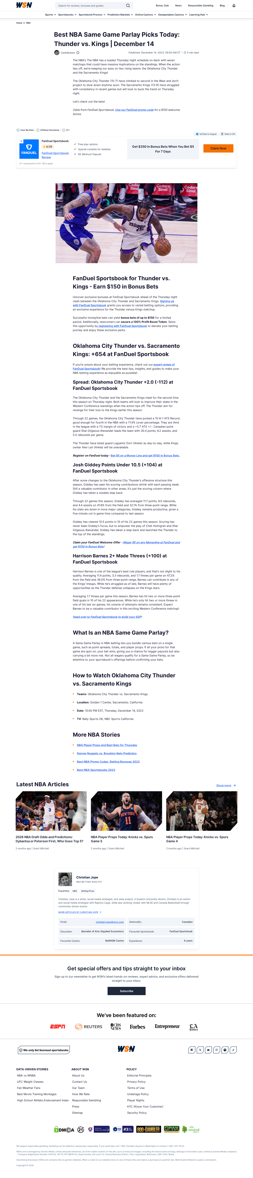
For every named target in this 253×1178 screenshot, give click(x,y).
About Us (78, 1075)
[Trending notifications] (234, 5)
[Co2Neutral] (190, 1129)
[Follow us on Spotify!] (225, 1049)
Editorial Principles (139, 1075)
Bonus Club (162, 5)
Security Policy (137, 1112)
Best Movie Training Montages (36, 1094)
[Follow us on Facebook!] (191, 1049)
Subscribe (126, 991)
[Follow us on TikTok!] (233, 1049)
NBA (28, 23)
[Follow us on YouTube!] (208, 1049)
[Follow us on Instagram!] (216, 1049)
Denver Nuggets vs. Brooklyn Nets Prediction (107, 753)
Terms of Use (136, 1088)
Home (19, 23)
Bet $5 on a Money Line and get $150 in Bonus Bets (145, 455)
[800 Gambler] (148, 1129)
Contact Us (79, 1081)
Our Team (78, 1088)
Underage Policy (138, 1094)
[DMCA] (64, 1129)
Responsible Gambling (200, 5)
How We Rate (81, 1094)
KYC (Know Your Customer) (145, 1106)
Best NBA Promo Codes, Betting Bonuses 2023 (108, 761)
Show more (223, 785)
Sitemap (77, 1112)
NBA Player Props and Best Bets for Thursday (107, 745)
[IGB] (98, 1129)
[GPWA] (172, 1129)
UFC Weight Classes (30, 1081)
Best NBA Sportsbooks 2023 (96, 770)
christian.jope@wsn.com (110, 922)
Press (75, 1106)
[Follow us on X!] (200, 1049)
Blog (222, 5)
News (178, 5)
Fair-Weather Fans (28, 1088)
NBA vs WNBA (26, 1075)
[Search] (128, 5)
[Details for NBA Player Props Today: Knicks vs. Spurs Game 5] (126, 811)
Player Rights (135, 1100)
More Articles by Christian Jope (78, 912)
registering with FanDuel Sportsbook (122, 326)
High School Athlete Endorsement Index (43, 1100)
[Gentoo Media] (123, 1129)
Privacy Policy (136, 1081)
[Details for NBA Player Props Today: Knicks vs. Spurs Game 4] (201, 811)
